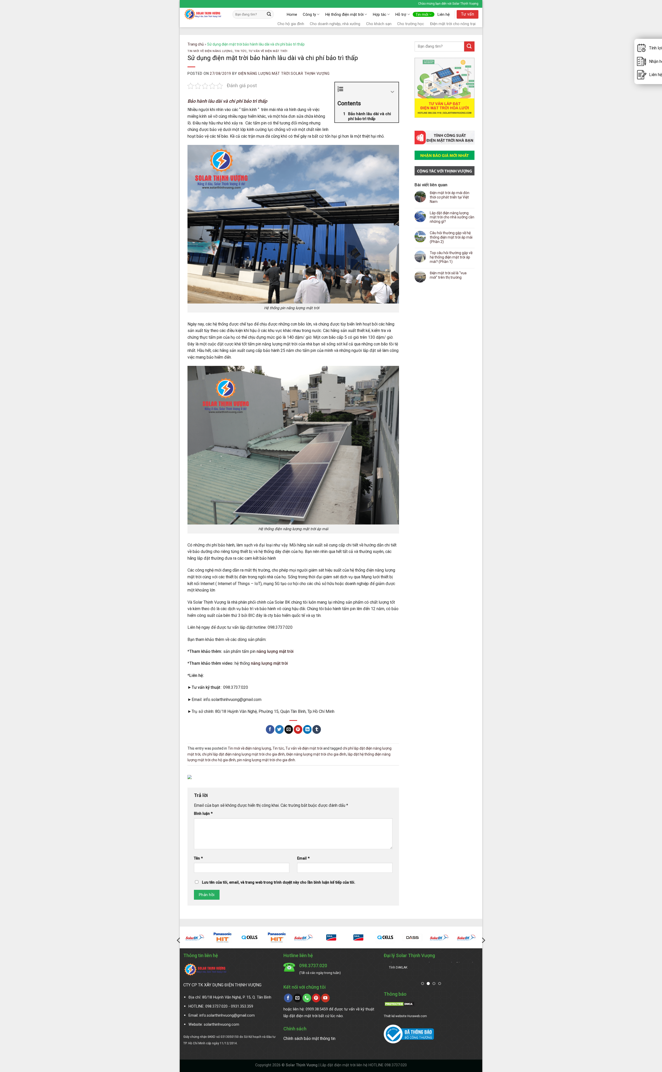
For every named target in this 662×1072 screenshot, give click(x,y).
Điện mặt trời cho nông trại (453, 24)
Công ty (309, 14)
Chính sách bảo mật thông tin (309, 1038)
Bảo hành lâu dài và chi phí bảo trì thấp (227, 101)
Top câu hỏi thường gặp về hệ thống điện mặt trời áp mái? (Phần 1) (451, 257)
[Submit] (269, 14)
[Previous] (179, 940)
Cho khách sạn (379, 24)
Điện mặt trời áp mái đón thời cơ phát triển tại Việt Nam (449, 197)
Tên (198, 858)
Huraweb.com (417, 1016)
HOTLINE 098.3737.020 (387, 1065)
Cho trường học (410, 24)
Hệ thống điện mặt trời (344, 14)
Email (303, 858)
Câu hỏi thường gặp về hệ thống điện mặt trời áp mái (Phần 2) (451, 237)
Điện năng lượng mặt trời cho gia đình (316, 754)
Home (292, 14)
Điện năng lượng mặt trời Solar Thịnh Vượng (283, 73)
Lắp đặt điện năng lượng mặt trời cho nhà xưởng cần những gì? (452, 217)
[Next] (483, 940)
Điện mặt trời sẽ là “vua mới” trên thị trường (448, 275)
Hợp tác (379, 14)
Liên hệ (444, 14)
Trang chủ (195, 44)
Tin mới (422, 14)
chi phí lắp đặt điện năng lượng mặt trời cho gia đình (243, 754)
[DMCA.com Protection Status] (399, 1003)
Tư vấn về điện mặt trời (268, 51)
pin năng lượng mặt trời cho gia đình (266, 760)
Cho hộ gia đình (290, 24)
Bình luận (203, 813)
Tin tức (241, 51)
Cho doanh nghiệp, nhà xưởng (335, 24)
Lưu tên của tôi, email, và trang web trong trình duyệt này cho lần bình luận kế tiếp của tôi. (278, 882)
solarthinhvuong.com (221, 1024)
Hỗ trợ (400, 14)
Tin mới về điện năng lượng (210, 51)
